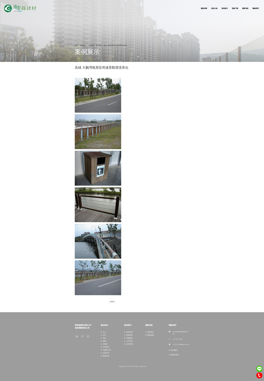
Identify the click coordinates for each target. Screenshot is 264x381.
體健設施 (106, 356)
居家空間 (129, 332)
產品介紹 (214, 8)
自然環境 (129, 344)
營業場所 (129, 335)
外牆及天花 (107, 350)
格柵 (104, 341)
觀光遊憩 (99, 45)
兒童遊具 (106, 353)
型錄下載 (235, 8)
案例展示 (225, 8)
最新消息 (245, 8)
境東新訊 (150, 332)
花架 (104, 338)
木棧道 (105, 344)
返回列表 (112, 302)
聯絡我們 (256, 8)
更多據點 (174, 350)
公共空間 (129, 341)
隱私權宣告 (175, 355)
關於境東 (204, 8)
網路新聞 (150, 335)
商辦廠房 (129, 338)
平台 (104, 332)
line (259, 369)
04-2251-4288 (259, 375)
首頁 (76, 45)
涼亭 (104, 335)
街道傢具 (106, 347)
